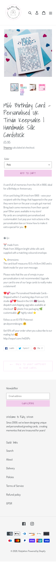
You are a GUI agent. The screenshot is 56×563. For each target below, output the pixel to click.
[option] (14, 87)
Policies (10, 477)
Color (6, 158)
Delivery (10, 468)
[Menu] (50, 12)
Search (10, 450)
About (9, 459)
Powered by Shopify (36, 551)
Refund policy (13, 494)
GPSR (9, 503)
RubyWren (22, 551)
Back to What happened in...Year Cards (30, 366)
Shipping (7, 147)
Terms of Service (15, 485)
